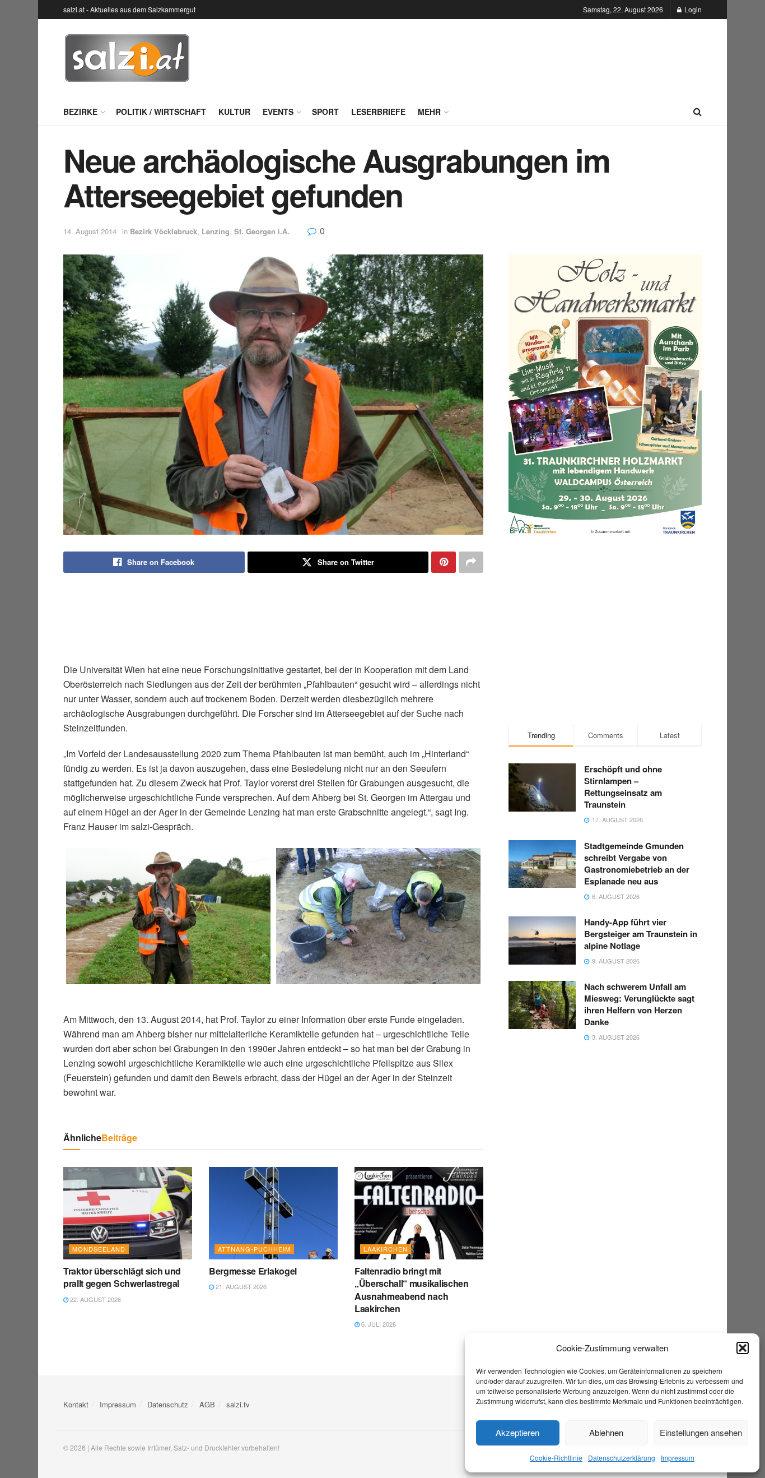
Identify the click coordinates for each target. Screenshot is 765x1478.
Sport (325, 111)
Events (278, 111)
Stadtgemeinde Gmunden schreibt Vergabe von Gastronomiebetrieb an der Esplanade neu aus (636, 863)
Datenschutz (167, 1404)
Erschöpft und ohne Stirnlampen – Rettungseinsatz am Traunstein (623, 786)
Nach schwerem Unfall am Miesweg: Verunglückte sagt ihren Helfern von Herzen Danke (639, 1004)
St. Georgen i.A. (262, 231)
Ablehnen (606, 1432)
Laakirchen (385, 1248)
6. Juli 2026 (378, 1323)
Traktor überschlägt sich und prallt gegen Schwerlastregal (122, 1277)
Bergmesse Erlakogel (253, 1270)
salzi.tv (238, 1404)
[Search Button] (697, 112)
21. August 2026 (240, 1286)
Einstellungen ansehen (701, 1432)
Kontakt (75, 1404)
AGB (207, 1404)
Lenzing (216, 231)
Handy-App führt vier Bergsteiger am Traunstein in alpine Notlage (640, 934)
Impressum (677, 1457)
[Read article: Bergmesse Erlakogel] (273, 1213)
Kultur (234, 111)
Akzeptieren (517, 1432)
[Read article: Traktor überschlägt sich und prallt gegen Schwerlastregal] (127, 1213)
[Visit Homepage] (127, 58)
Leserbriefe (378, 111)
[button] (742, 1348)
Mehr (429, 111)
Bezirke (80, 111)
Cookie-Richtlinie (556, 1457)
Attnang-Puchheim (254, 1248)
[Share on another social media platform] (471, 562)
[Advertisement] (498, 56)
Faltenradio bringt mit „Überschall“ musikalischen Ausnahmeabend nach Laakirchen (411, 1289)
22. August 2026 (94, 1299)
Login (692, 9)
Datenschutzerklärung (621, 1457)
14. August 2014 (89, 231)
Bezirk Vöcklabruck (163, 231)
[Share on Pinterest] (443, 562)
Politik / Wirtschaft (161, 111)
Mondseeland (98, 1248)
